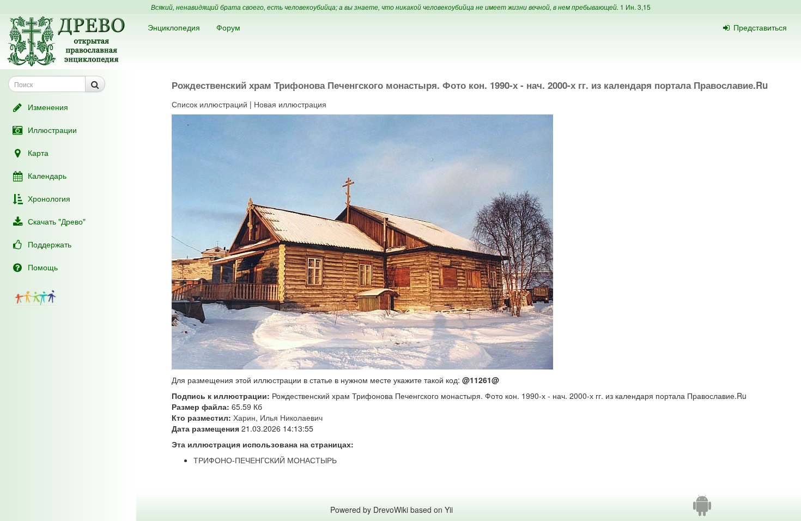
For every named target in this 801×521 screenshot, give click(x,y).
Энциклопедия (174, 27)
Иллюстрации (52, 129)
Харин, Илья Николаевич (278, 417)
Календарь (47, 175)
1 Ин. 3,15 (635, 6)
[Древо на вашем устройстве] (702, 509)
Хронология (49, 198)
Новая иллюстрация (290, 104)
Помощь (43, 267)
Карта (38, 152)
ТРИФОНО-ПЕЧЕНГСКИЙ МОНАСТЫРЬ (265, 460)
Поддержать (49, 244)
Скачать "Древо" (57, 221)
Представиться (760, 27)
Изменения (48, 106)
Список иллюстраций (209, 104)
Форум (228, 27)
